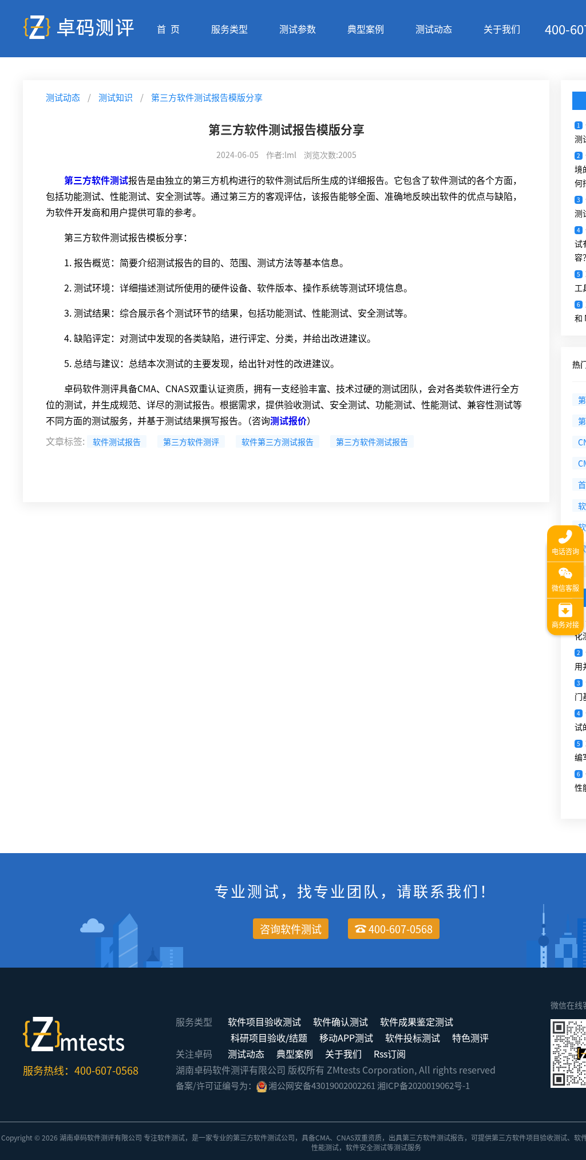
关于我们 (502, 28)
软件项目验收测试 (264, 1021)
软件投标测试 (412, 1037)
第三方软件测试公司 (264, 1137)
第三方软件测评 (191, 441)
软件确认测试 (340, 1021)
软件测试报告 (117, 441)
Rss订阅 (390, 1053)
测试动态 (433, 28)
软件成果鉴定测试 (416, 1021)
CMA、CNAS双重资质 (348, 1137)
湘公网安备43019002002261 (321, 1085)
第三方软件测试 (96, 180)
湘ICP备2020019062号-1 (423, 1085)
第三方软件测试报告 (372, 441)
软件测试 (171, 1137)
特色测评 (470, 1037)
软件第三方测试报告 (277, 441)
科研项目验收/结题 (269, 1037)
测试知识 (115, 97)
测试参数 (297, 28)
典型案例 (365, 28)
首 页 (168, 28)
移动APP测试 (346, 1037)
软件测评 (100, 1137)
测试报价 (288, 420)
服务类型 (229, 28)
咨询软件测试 (291, 928)
